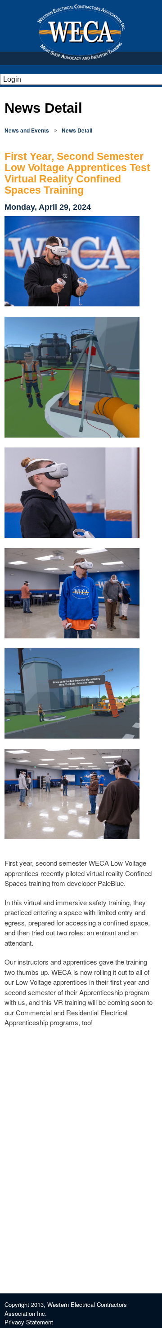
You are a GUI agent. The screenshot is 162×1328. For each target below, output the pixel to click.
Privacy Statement (28, 1322)
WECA (81, 32)
